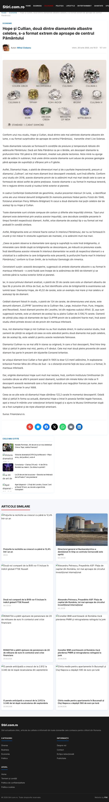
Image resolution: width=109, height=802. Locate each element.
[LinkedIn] (79, 427)
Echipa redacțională (65, 754)
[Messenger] (38, 427)
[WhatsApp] (62, 427)
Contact (60, 750)
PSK (106, 797)
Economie (48, 6)
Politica (60, 6)
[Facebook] (46, 427)
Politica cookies (8, 787)
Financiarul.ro (17, 414)
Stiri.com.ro (9, 725)
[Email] (71, 427)
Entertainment (84, 6)
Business (37, 6)
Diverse (4, 745)
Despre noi (61, 745)
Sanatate (98, 6)
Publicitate (61, 758)
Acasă (3, 13)
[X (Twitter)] (54, 427)
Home (28, 6)
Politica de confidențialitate (13, 783)
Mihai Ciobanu (24, 47)
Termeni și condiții (9, 778)
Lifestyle (70, 6)
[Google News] (29, 427)
